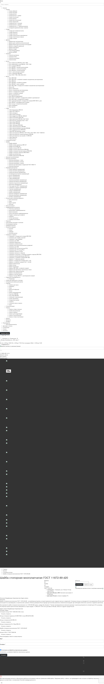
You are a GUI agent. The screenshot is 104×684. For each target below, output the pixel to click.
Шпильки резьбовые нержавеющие (18, 195)
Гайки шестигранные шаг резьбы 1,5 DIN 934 (20, 135)
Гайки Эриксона (13, 137)
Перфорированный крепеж (13, 207)
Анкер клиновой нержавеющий (17, 170)
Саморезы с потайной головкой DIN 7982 (19, 257)
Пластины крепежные (14, 209)
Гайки (7, 108)
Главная (5, 569)
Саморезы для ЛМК (14, 240)
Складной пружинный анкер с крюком (18, 27)
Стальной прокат (10, 306)
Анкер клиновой (13, 12)
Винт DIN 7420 (12, 78)
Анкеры (8, 9)
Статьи (4, 329)
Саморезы (32, 671)
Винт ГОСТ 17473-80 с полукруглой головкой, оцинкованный (24, 97)
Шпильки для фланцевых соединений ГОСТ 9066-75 (22, 164)
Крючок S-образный (14, 289)
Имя (1, 638)
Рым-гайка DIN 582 (14, 295)
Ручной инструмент (11, 227)
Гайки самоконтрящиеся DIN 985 (17, 126)
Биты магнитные (13, 199)
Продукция (29, 657)
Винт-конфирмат (13, 105)
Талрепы (11, 301)
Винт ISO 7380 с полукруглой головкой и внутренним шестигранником (26, 85)
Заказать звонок (5, 333)
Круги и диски (12, 202)
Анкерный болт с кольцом (15, 23)
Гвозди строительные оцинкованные (18, 35)
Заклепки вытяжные (14, 55)
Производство (6, 323)
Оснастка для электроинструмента (14, 198)
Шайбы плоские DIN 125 (15, 148)
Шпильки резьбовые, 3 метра (16, 163)
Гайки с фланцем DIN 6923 (16, 125)
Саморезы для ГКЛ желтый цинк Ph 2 (18, 248)
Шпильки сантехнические (12, 157)
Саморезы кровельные (15, 242)
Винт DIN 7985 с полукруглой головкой (18, 99)
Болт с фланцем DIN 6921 (15, 73)
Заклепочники (12, 59)
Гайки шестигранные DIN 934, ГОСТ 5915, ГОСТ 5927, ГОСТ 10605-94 (26, 132)
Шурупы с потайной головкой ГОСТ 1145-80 (20, 262)
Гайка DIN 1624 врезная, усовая (17, 131)
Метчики (11, 204)
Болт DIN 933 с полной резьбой (17, 70)
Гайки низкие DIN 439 (14, 122)
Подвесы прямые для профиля (17, 215)
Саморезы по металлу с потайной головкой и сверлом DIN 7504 (25, 254)
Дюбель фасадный (14, 47)
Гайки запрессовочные (14, 114)
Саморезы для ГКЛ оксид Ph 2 (16, 250)
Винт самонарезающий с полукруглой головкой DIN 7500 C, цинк (25, 100)
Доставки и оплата (7, 326)
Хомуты (8, 307)
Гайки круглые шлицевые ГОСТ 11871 (18, 120)
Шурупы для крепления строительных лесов (20, 269)
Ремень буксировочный (15, 292)
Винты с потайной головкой (16, 93)
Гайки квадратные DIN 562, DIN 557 (18, 116)
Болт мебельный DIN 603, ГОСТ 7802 (18, 62)
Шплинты (8, 320)
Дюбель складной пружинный (16, 46)
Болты (7, 61)
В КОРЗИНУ (79, 584)
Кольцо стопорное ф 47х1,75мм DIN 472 (10, 624)
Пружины (11, 216)
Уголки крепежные (13, 218)
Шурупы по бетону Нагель (15, 274)
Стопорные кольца (10, 140)
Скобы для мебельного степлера (14, 280)
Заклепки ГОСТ (13, 56)
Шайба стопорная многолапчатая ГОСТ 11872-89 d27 (13, 628)
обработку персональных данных (18, 650)
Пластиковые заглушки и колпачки (14, 222)
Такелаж (8, 283)
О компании (56, 657)
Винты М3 (11, 87)
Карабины (11, 286)
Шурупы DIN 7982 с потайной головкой (19, 268)
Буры (10, 201)
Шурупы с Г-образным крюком (16, 259)
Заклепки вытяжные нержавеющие (18, 181)
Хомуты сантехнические (15, 315)
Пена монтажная (10, 205)
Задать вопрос (24, 598)
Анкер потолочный (13, 17)
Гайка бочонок (12, 139)
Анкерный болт (13, 14)
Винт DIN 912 (12, 81)
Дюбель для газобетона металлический (19, 43)
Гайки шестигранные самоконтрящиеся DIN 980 (21, 134)
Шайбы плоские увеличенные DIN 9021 (19, 149)
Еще (4, 567)
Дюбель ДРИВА (13, 52)
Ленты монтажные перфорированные (18, 213)
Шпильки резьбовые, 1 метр (16, 160)
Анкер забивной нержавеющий (17, 169)
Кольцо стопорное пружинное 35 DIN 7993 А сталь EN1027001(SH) (17, 616)
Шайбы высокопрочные (15, 154)
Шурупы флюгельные (14, 263)
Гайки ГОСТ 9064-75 (14, 111)
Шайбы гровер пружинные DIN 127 (18, 145)
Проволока (12, 279)
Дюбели (8, 40)
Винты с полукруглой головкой (16, 91)
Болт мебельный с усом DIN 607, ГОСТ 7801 (20, 64)
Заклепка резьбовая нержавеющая (18, 180)
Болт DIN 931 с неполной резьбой (17, 69)
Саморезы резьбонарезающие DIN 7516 (19, 256)
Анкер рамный (12, 18)
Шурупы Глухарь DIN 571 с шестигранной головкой (22, 275)
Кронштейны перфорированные (17, 210)
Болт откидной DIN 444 (15, 65)
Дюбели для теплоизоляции (16, 41)
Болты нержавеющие (14, 175)
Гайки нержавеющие (14, 178)
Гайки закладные (13, 113)
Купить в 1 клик (88, 584)
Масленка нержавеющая (15, 184)
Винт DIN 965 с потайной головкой (17, 82)
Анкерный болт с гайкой (15, 15)
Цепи (10, 304)
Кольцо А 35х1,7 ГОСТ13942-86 (8, 632)
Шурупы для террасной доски (16, 271)
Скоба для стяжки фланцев (16, 297)
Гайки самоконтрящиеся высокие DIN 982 (19, 128)
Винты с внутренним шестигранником (18, 90)
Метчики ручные (13, 233)
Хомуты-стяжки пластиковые (16, 317)
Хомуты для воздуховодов (15, 313)
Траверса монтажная (14, 219)
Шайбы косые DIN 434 (14, 146)
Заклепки (8, 53)
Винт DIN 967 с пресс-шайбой (16, 84)
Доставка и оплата (60, 660)
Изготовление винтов (11, 324)
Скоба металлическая (14, 310)
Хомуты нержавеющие (14, 190)
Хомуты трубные (13, 312)
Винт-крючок (12, 107)
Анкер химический (13, 21)
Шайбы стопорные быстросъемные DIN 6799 (20, 151)
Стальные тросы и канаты (15, 303)
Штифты (8, 321)
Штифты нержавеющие (15, 196)
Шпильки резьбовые (11, 158)
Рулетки (11, 228)
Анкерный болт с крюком (15, 24)
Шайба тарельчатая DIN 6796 (16, 155)
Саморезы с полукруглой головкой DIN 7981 (20, 236)
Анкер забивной (13, 11)
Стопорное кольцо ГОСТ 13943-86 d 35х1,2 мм (12, 611)
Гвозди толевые (13, 38)
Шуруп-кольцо (12, 265)
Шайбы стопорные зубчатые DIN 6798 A (19, 152)
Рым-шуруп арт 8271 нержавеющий (18, 186)
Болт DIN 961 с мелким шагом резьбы (18, 67)
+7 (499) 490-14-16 (4, 335)
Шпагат (8, 318)
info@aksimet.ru (5, 344)
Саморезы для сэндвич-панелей (17, 237)
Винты (7, 76)
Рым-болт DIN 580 (13, 294)
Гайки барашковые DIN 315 (16, 110)
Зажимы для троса (13, 285)
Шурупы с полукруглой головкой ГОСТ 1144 (20, 260)
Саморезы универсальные (15, 244)
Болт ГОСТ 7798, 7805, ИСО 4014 (17, 75)
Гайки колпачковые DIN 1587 (16, 117)
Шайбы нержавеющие (14, 192)
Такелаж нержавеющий (15, 189)
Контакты (5, 330)
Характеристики (17, 598)
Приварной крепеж (11, 225)
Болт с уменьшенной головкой (16, 72)
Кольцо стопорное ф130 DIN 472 (8, 620)
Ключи (10, 230)
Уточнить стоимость (6, 614)
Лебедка (11, 231)
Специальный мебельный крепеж (14, 282)
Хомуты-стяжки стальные (15, 309)
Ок (1, 682)
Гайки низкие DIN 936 (14, 123)
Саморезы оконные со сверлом (17, 253)
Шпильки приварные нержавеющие (18, 193)
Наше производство (61, 658)
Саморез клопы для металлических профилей (20, 245)
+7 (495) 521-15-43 (89, 658)
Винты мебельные (13, 88)
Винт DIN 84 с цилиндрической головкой (19, 102)
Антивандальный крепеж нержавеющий (19, 174)
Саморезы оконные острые (16, 251)
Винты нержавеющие (14, 177)
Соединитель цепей (14, 300)
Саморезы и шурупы (11, 234)
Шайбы (8, 142)
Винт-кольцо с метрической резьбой (18, 104)
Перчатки (8, 221)
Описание (2, 598)
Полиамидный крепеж (11, 224)
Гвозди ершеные (13, 32)
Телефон (2, 644)
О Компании (6, 327)
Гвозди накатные (13, 34)
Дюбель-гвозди (13, 49)
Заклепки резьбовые (14, 58)
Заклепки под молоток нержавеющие (18, 183)
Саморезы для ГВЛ (14, 247)
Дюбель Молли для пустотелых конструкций (20, 44)
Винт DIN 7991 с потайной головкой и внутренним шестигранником (26, 79)
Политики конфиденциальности (28, 680)
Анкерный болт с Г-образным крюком (18, 26)
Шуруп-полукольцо (14, 266)
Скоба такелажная (13, 298)
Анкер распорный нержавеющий (17, 172)
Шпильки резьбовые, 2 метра (16, 161)
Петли (10, 291)
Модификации (8, 598)
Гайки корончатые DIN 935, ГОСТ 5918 (19, 119)
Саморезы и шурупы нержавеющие (18, 187)
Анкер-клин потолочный (15, 20)
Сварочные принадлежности (13, 277)
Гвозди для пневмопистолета (16, 30)
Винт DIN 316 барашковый (15, 96)
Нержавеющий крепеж (11, 167)
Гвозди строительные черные (16, 37)
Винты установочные (14, 94)
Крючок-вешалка (13, 212)
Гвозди (7, 29)
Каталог (5, 8)
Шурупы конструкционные (15, 272)
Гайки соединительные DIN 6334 (17, 129)
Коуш (10, 288)
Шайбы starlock (13, 143)
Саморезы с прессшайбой (15, 239)
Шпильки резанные (14, 166)
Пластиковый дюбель (14, 50)
